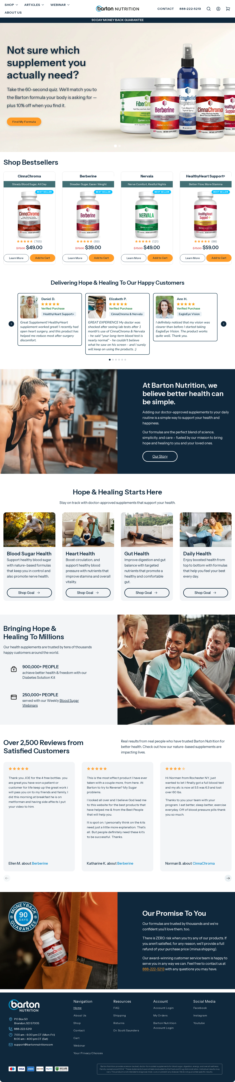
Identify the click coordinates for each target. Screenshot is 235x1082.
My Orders (160, 1015)
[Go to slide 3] (116, 360)
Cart (76, 1038)
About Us (79, 1015)
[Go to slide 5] (122, 360)
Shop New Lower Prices (51, 117)
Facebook (200, 1008)
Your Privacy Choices (88, 1053)
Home (77, 1008)
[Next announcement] (225, 20)
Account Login (163, 1008)
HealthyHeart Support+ (205, 176)
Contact (165, 9)
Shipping (119, 1015)
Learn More (16, 258)
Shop (77, 1023)
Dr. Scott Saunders (126, 1030)
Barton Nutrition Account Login (164, 1025)
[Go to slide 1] (110, 360)
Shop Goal (26, 593)
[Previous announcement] (10, 20)
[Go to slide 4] (119, 360)
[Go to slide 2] (113, 360)
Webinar (79, 1045)
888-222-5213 (190, 9)
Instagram (200, 1015)
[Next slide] (223, 324)
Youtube (199, 1023)
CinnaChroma (29, 176)
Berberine (88, 176)
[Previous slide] (11, 324)
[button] (10, 5)
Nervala (147, 176)
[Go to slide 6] (125, 360)
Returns (118, 1023)
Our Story (160, 456)
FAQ (116, 1008)
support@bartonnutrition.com (33, 1044)
